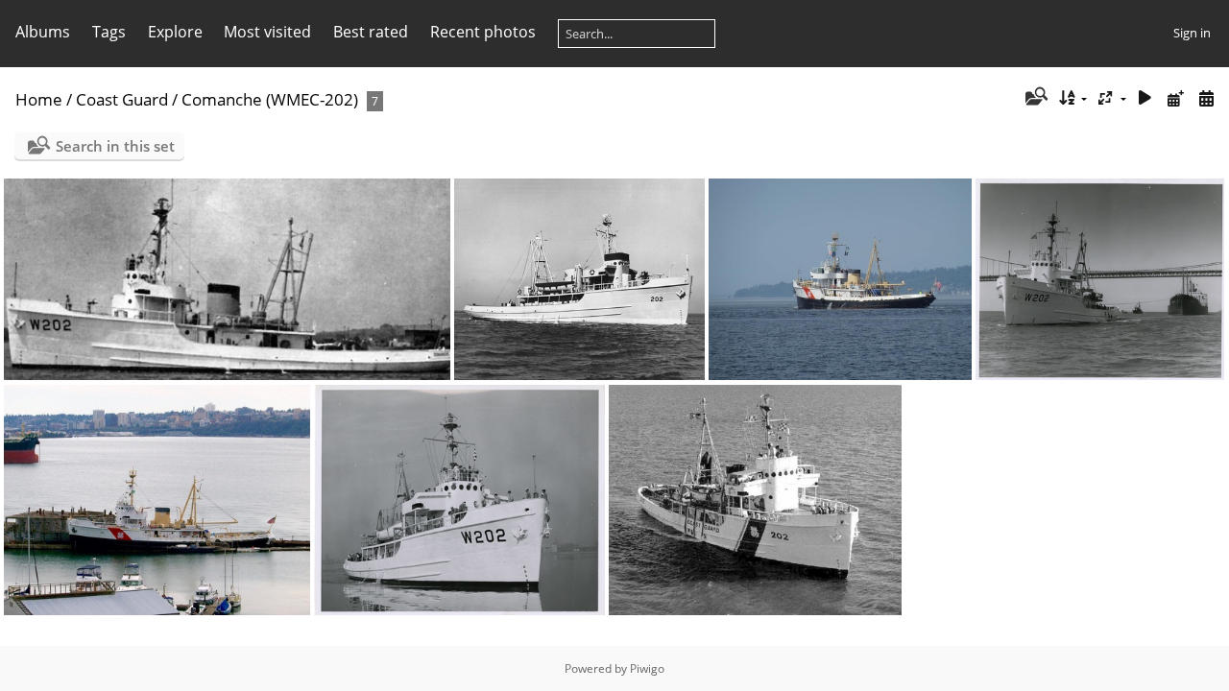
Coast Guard (122, 99)
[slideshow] (1145, 98)
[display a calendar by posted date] (1175, 98)
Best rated (370, 31)
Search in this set (115, 145)
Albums (42, 31)
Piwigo (647, 668)
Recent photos (483, 31)
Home (38, 99)
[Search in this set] (1035, 97)
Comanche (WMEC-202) (269, 99)
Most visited (267, 31)
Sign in (1192, 32)
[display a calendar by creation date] (1205, 98)
